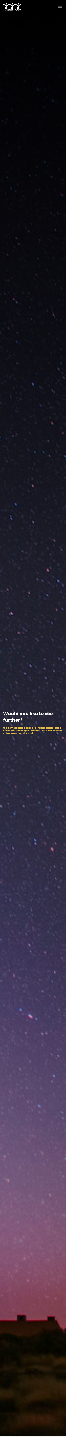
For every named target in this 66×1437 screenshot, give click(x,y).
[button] (60, 7)
